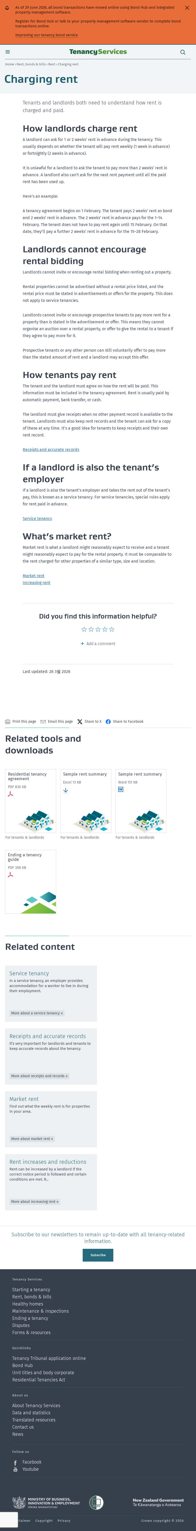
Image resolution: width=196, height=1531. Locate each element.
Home (9, 64)
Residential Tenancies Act (38, 1379)
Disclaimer (21, 1521)
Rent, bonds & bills (31, 64)
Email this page (60, 721)
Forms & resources (31, 1332)
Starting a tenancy (31, 1289)
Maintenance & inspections (40, 1311)
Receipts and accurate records (51, 449)
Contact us (23, 1427)
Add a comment (101, 643)
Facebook (32, 1462)
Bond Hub (22, 1365)
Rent (52, 64)
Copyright (44, 1521)
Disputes (21, 1325)
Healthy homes (27, 1304)
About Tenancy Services (36, 1405)
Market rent (33, 575)
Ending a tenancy (30, 1318)
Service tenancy (37, 518)
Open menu (7, 51)
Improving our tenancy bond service (46, 35)
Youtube (30, 1469)
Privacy (64, 1521)
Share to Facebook (128, 721)
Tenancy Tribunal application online (49, 1358)
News (17, 1434)
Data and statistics (31, 1413)
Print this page (24, 721)
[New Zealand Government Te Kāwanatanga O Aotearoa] (158, 1502)
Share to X (93, 721)
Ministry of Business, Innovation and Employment (46, 1502)
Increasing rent (36, 582)
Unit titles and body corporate (43, 1372)
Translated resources (33, 1420)
